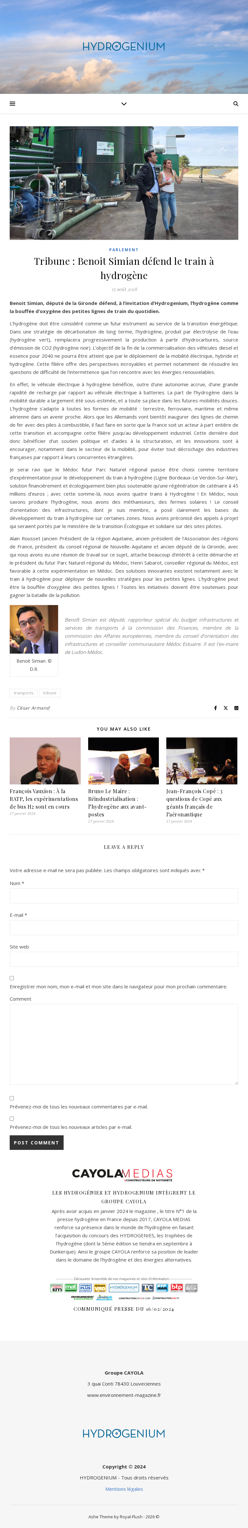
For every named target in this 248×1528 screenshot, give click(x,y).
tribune (50, 693)
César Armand (33, 708)
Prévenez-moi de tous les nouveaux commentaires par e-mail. (79, 1106)
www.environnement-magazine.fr (124, 1395)
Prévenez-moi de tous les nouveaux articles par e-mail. (71, 1127)
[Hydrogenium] (124, 47)
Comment (20, 998)
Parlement (124, 250)
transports (23, 693)
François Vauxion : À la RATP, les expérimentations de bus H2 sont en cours (44, 799)
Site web (19, 946)
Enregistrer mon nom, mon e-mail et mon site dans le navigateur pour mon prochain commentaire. (118, 986)
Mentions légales (124, 1489)
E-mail (18, 915)
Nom (17, 883)
